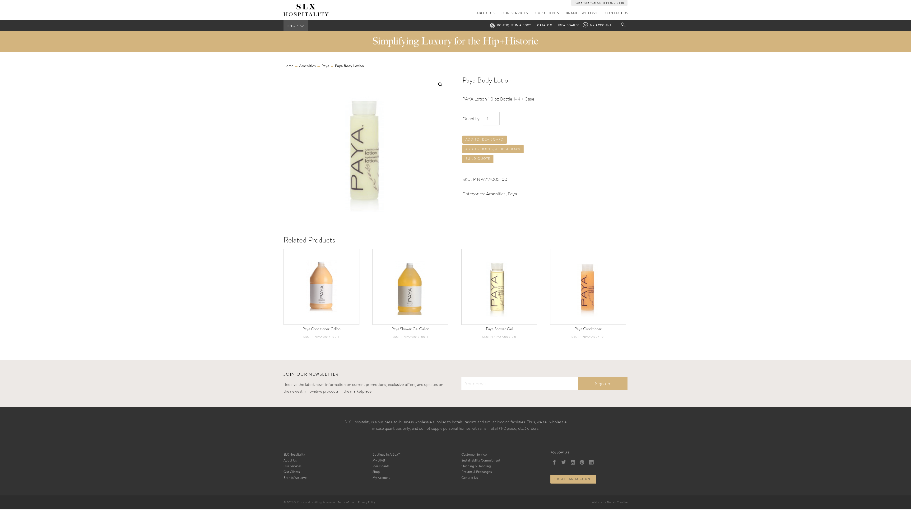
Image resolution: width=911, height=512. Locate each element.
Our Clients (547, 13)
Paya (325, 66)
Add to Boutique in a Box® (493, 149)
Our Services (515, 13)
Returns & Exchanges (476, 472)
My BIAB (378, 460)
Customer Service (474, 455)
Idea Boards (569, 25)
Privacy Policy (367, 502)
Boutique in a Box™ (514, 25)
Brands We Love (582, 13)
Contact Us (616, 13)
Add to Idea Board (484, 139)
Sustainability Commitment (480, 460)
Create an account (573, 479)
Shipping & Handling (476, 466)
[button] (440, 84)
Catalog (544, 25)
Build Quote (477, 158)
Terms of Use (346, 502)
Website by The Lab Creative (609, 502)
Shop (376, 472)
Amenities (307, 66)
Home (288, 66)
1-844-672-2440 (612, 3)
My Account (600, 25)
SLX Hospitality (294, 455)
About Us (485, 13)
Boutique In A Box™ (386, 455)
